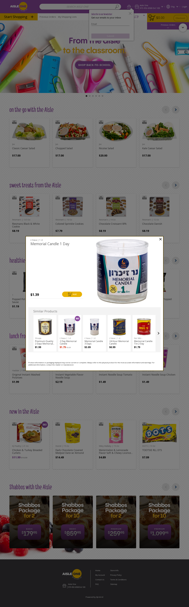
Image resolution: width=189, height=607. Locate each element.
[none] (44, 333)
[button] (122, 271)
